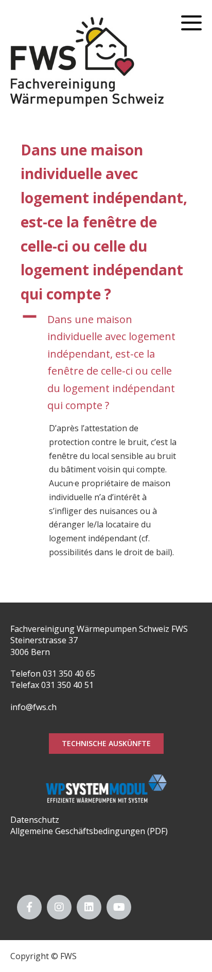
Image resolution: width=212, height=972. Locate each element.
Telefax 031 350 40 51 (52, 685)
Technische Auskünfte (106, 743)
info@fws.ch (33, 707)
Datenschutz (34, 819)
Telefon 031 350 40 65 (52, 673)
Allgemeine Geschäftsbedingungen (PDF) (89, 831)
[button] (106, 362)
